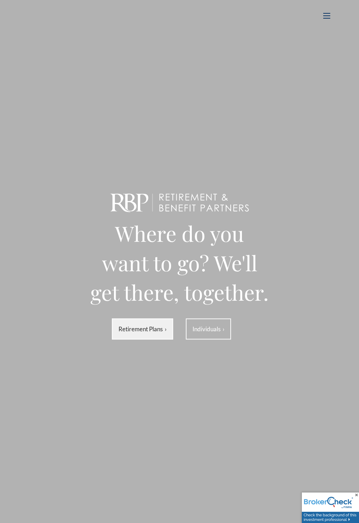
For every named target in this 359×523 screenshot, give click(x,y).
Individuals (208, 329)
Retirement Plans (142, 329)
